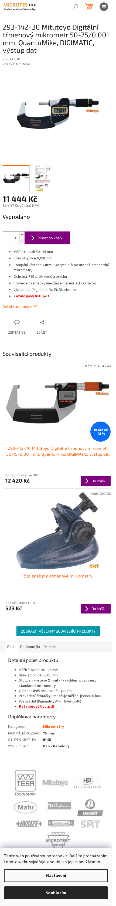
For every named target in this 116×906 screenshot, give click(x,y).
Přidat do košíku (50, 238)
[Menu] (103, 6)
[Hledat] (75, 6)
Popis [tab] (11, 647)
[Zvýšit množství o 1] (22, 235)
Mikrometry (53, 726)
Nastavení (56, 876)
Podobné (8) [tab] (30, 647)
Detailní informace (17, 306)
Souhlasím (56, 893)
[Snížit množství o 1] (22, 241)
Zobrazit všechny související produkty (58, 631)
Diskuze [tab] (50, 647)
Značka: (16, 64)
